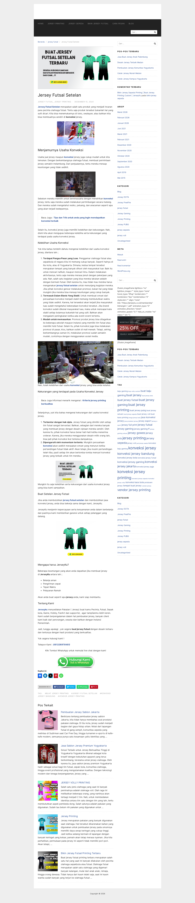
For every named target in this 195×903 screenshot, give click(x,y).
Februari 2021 (123, 139)
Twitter (71, 687)
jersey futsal (53, 42)
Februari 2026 (123, 117)
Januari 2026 (123, 123)
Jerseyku (42, 609)
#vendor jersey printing (71, 696)
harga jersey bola (134, 417)
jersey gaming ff (142, 429)
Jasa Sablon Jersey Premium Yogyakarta (84, 745)
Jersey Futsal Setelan (49, 106)
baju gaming (122, 391)
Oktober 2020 (123, 156)
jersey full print (129, 425)
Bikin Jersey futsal (98, 23)
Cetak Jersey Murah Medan (129, 73)
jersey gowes (136, 433)
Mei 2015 (121, 178)
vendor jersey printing (134, 490)
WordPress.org (123, 271)
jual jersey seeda (142, 443)
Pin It (95, 687)
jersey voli (121, 235)
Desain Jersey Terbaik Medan (130, 62)
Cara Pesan (118, 23)
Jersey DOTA (123, 197)
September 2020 (124, 161)
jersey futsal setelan (73, 500)
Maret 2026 (122, 112)
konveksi (68, 157)
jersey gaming (125, 428)
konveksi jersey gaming (130, 461)
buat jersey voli (143, 414)
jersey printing (134, 438)
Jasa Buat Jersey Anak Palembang (132, 57)
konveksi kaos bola (135, 482)
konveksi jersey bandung (135, 454)
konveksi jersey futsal (147, 458)
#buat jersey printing (57, 693)
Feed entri (121, 260)
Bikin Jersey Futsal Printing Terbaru (81, 853)
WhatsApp (83, 687)
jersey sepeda (76, 23)
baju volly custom (134, 391)
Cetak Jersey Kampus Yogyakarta (132, 79)
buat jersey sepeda (130, 414)
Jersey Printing (56, 23)
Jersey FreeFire (124, 202)
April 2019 (121, 172)
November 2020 (124, 150)
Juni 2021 (121, 128)
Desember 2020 (124, 145)
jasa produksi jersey (131, 421)
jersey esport (144, 421)
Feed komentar (123, 265)
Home (41, 23)
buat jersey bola (147, 396)
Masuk (120, 254)
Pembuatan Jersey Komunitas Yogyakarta (135, 68)
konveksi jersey (142, 448)
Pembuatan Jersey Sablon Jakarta (80, 712)
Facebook (60, 687)
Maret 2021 (122, 134)
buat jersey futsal (127, 400)
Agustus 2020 (123, 167)
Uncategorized (123, 241)
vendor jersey (146, 486)
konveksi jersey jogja (145, 467)
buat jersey (133, 395)
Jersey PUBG (123, 224)
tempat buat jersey (132, 485)
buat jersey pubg (138, 410)
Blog (131, 23)
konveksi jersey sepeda (140, 478)
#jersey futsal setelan (84, 693)
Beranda (41, 42)
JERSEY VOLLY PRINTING (75, 782)
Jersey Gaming (123, 213)
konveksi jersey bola (127, 457)
